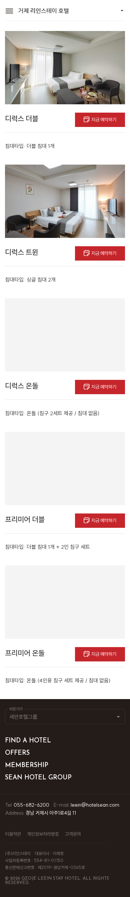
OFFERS (17, 753)
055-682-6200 (31, 805)
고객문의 (73, 834)
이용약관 (13, 834)
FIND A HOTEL (28, 741)
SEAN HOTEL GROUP (38, 778)
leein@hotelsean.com (95, 805)
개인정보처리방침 (43, 834)
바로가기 (16, 709)
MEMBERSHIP (26, 765)
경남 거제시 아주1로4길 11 (51, 813)
